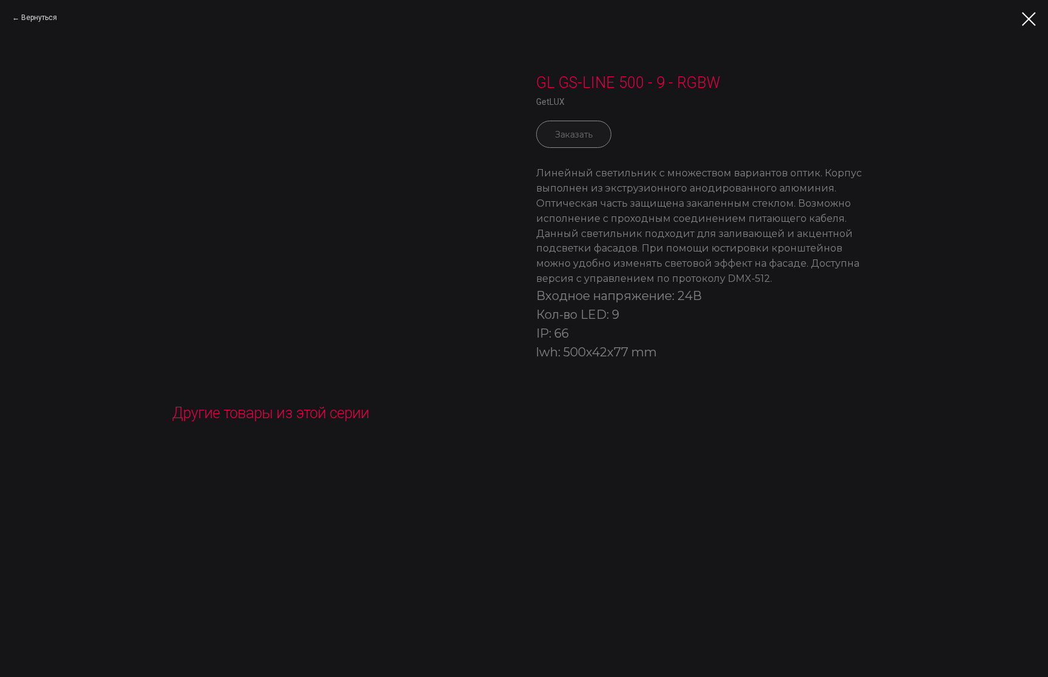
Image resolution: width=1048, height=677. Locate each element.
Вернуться (39, 17)
